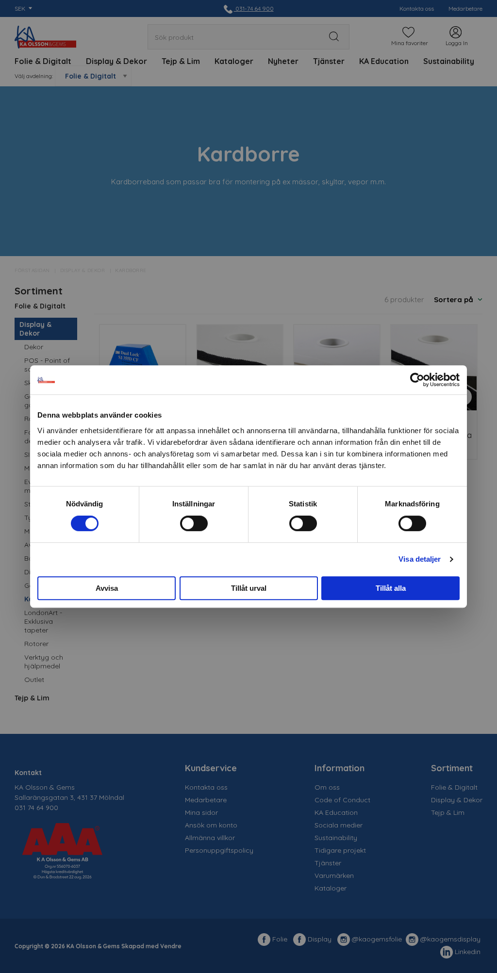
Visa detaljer (419, 559)
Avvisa (107, 588)
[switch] (194, 523)
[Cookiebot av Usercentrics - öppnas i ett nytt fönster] (417, 380)
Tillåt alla (391, 588)
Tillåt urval (248, 588)
